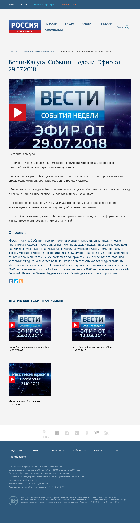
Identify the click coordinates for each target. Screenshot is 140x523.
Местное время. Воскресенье (39, 51)
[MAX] (47, 433)
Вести (12, 4)
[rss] (106, 433)
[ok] (87, 433)
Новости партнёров (44, 4)
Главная (13, 51)
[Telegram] (67, 433)
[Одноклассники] (21, 281)
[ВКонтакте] (11, 281)
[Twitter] (16, 281)
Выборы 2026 (69, 4)
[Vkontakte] (77, 433)
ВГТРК (24, 4)
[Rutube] (97, 433)
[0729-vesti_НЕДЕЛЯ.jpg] (70, 115)
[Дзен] (57, 433)
